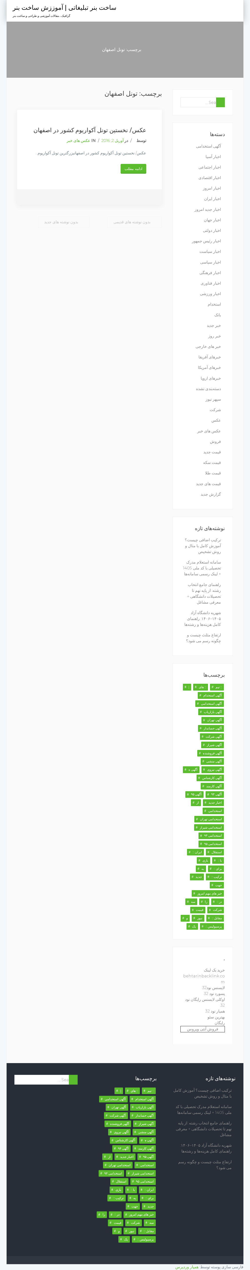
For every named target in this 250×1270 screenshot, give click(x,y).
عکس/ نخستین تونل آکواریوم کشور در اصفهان (89, 130)
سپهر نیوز (213, 399)
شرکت (215, 409)
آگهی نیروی (214, 769)
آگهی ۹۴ (216, 794)
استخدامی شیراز (211, 827)
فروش (215, 441)
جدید (199, 877)
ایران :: (197, 852)
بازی (205, 860)
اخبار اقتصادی (209, 177)
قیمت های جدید (208, 483)
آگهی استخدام (212, 695)
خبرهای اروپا (211, 378)
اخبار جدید (215, 802)
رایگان (220, 1023)
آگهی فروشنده (212, 753)
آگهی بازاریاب (213, 712)
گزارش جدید (211, 494)
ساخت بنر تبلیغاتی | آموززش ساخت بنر (64, 7)
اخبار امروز (212, 188)
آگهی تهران (214, 720)
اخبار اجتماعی (209, 167)
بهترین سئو (216, 1017)
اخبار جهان (212, 220)
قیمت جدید (212, 452)
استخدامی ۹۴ (213, 835)
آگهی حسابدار (213, 728)
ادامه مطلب (133, 169)
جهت (218, 885)
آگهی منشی (214, 761)
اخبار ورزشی (210, 293)
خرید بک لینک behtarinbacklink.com (204, 976)
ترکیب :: (216, 877)
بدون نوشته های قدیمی (132, 222)
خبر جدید (214, 325)
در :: (219, 902)
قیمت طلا (213, 473)
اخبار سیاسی (210, 262)
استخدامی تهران (211, 819)
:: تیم (219, 687)
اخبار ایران (212, 198)
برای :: (218, 869)
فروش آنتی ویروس (202, 1029)
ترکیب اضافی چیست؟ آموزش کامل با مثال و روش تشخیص (203, 546)
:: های (202, 687)
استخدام (214, 304)
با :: (220, 860)
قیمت (199, 910)
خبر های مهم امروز (209, 893)
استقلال (216, 852)
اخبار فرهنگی (210, 272)
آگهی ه (193, 769)
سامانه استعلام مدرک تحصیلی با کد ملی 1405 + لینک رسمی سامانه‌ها (202, 568)
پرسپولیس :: (214, 926)
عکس (216, 420)
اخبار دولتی (212, 230)
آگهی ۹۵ (196, 794)
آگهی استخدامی (208, 146)
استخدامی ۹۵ (213, 844)
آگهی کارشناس (212, 778)
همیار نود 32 (215, 1011)
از (198, 802)
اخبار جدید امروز (208, 209)
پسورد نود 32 (214, 993)
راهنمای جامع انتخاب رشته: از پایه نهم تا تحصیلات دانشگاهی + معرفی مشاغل (204, 1129)
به (202, 869)
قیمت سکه (212, 462)
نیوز (199, 918)
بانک (217, 315)
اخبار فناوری (211, 283)
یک (194, 926)
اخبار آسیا (213, 156)
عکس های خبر (78, 140)
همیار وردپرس (186, 1267)
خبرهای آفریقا (209, 357)
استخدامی (215, 811)
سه (193, 902)
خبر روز (214, 336)
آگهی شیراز (214, 745)
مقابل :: (217, 918)
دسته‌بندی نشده (208, 388)
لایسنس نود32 (213, 987)
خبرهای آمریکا (209, 367)
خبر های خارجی (208, 346)
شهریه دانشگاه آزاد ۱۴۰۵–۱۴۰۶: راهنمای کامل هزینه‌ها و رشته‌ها (202, 618)
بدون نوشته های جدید (61, 222)
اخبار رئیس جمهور (206, 241)
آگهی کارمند (214, 786)
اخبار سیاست (210, 251)
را (206, 902)
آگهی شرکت (214, 736)
